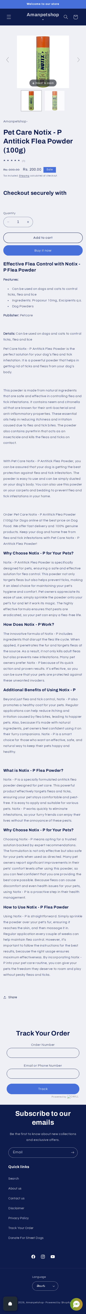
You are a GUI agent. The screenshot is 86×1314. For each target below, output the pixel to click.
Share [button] (12, 997)
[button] (9, 17)
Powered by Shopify (58, 1302)
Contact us (16, 1198)
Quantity (9, 213)
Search (13, 1178)
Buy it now (43, 250)
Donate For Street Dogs (26, 1238)
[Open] (10, 1304)
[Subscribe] (72, 1152)
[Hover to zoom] (43, 61)
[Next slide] (78, 60)
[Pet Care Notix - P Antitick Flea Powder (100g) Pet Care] (31, 100)
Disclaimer (16, 1208)
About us (15, 1188)
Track (43, 1089)
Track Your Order (21, 1228)
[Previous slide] (7, 60)
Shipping (24, 176)
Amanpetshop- (35, 1302)
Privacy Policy (18, 1218)
